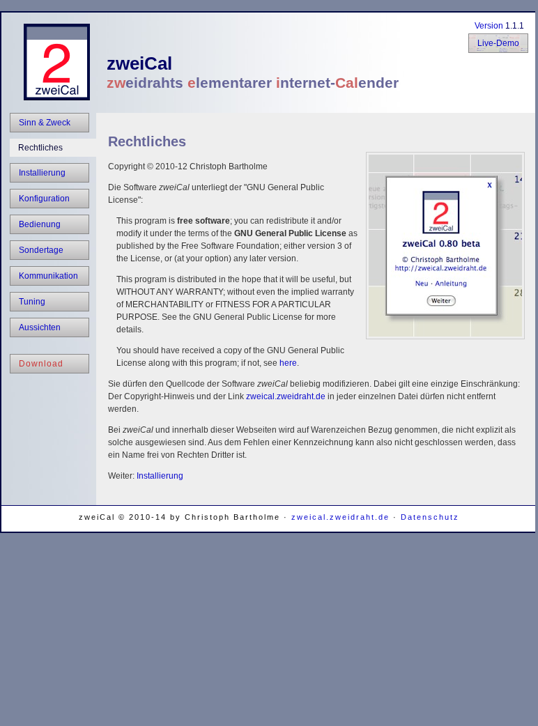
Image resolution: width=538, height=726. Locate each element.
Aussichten (40, 327)
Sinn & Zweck (44, 123)
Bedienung (40, 224)
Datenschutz (430, 517)
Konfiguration (44, 198)
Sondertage (41, 250)
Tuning (32, 302)
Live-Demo (498, 43)
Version (489, 26)
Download (41, 364)
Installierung (42, 173)
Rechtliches (40, 148)
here (288, 363)
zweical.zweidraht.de (285, 396)
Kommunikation (48, 276)
